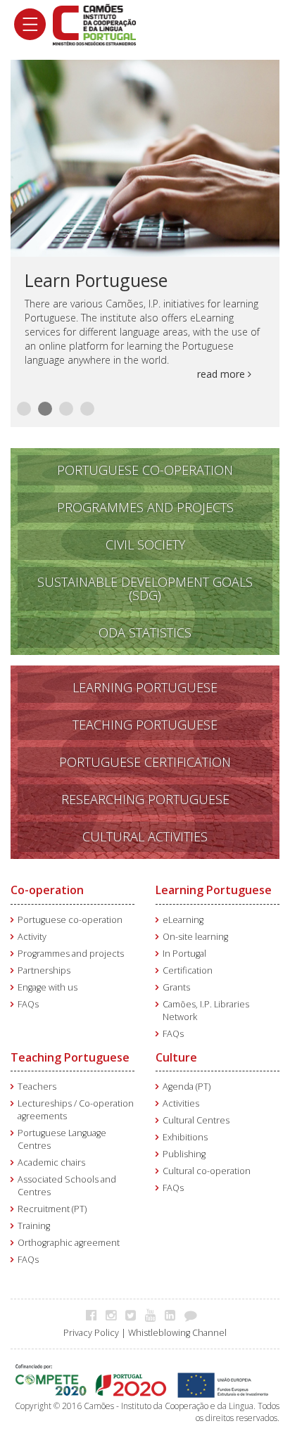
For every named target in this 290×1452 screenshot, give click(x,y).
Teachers (37, 1087)
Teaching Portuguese (70, 1057)
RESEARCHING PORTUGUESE (145, 799)
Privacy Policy (91, 1333)
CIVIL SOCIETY (145, 544)
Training (34, 1226)
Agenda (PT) (186, 1087)
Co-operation (47, 890)
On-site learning (195, 937)
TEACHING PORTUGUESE (145, 724)
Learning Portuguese (214, 890)
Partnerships (44, 970)
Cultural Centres (196, 1120)
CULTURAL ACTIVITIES (145, 836)
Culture (176, 1057)
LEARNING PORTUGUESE (145, 687)
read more (222, 374)
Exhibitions (185, 1137)
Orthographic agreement (69, 1243)
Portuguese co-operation (70, 920)
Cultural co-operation (207, 1171)
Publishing (184, 1154)
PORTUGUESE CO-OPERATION (145, 469)
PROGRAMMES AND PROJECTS (145, 507)
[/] (94, 23)
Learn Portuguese (96, 280)
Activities (181, 1103)
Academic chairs (51, 1162)
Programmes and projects (71, 954)
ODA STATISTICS (145, 632)
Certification (188, 970)
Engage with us (47, 987)
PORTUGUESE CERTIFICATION (145, 761)
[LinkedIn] (173, 1314)
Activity (32, 937)
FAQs (28, 1004)
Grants (176, 987)
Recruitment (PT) (52, 1209)
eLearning (183, 920)
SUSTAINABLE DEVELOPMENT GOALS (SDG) (145, 588)
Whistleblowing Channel (177, 1333)
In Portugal (184, 954)
